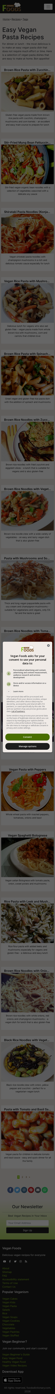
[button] (27, 691)
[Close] (48, 645)
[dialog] (27, 697)
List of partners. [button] (18, 711)
